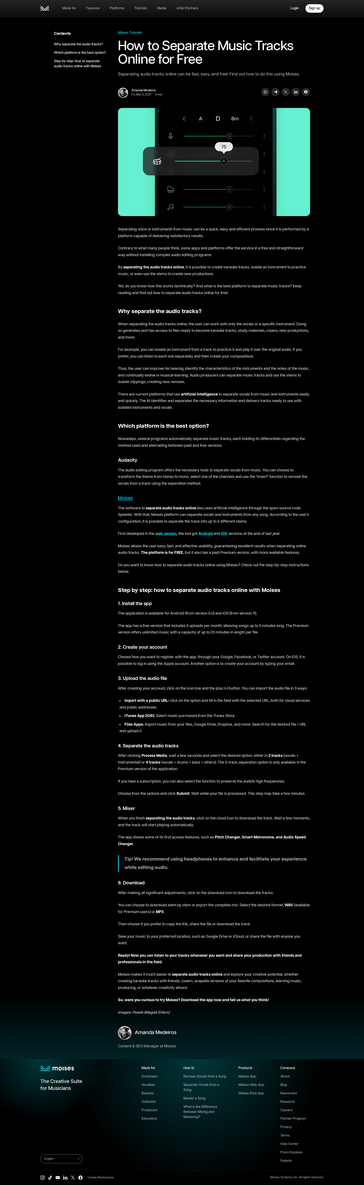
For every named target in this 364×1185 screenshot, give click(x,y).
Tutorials (140, 8)
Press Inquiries (291, 1152)
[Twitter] (285, 92)
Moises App (247, 1076)
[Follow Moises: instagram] (42, 1178)
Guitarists (149, 1102)
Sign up (314, 8)
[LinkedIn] (296, 92)
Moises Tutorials (130, 33)
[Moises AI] (44, 8)
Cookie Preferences (101, 1177)
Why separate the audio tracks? (78, 44)
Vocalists (148, 1085)
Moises (125, 498)
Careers (286, 1110)
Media (161, 8)
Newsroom (288, 1093)
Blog (283, 1085)
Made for (69, 8)
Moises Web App (251, 1085)
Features (93, 8)
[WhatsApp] (265, 92)
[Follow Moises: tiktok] (50, 1178)
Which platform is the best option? (80, 53)
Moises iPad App (251, 1093)
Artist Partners (187, 8)
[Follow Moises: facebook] (80, 1178)
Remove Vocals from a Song (204, 1076)
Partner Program (293, 1118)
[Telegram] (275, 92)
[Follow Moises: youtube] (58, 1178)
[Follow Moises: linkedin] (65, 1178)
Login (294, 8)
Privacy (286, 1127)
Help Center (289, 1144)
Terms (285, 1135)
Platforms (117, 8)
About (285, 1076)
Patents (286, 1161)
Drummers (150, 1076)
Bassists (148, 1093)
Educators (149, 1118)
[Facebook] (306, 92)
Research (287, 1102)
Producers (150, 1110)
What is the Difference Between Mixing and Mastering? (200, 1112)
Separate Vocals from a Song (201, 1087)
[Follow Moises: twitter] (73, 1178)
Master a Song (194, 1098)
